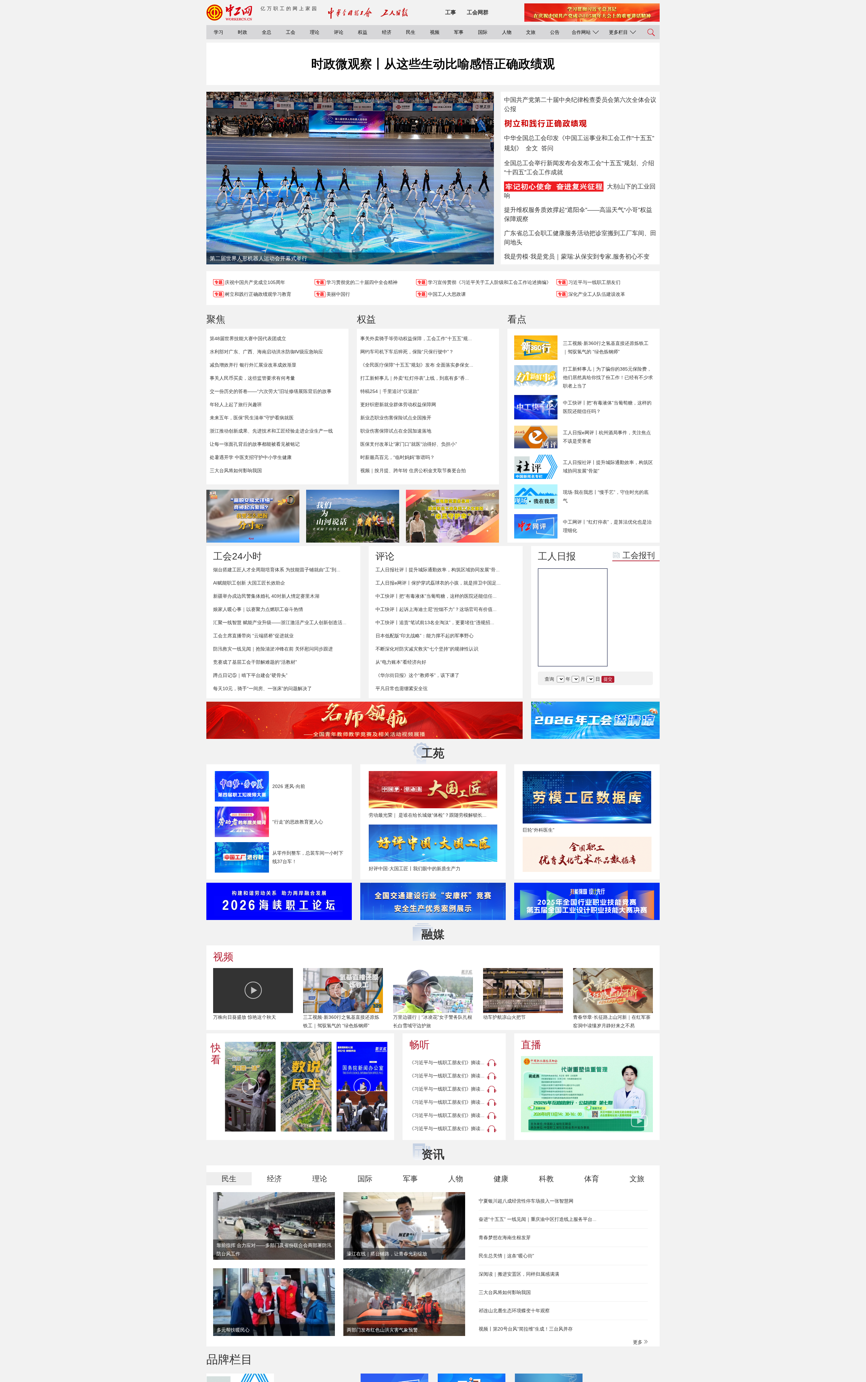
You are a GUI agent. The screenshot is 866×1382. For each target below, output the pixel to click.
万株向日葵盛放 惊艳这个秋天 (244, 1017)
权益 (362, 32)
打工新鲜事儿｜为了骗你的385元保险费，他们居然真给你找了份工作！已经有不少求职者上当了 (608, 377)
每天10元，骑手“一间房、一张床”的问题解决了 (262, 688)
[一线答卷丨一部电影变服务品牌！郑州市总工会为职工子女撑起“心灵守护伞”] (452, 516)
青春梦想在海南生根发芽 (505, 1237)
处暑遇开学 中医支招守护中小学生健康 (251, 457)
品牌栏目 (229, 1359)
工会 (290, 32)
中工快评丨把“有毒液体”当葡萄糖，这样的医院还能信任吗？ (607, 407)
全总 (266, 32)
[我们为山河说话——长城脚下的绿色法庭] (352, 516)
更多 (638, 1342)
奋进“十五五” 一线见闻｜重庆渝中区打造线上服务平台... (537, 1219)
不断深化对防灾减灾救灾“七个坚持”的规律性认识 (426, 649)
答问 (547, 148)
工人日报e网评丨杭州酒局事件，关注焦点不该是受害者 (607, 437)
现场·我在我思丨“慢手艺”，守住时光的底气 (605, 496)
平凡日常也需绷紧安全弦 (401, 688)
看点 (516, 319)
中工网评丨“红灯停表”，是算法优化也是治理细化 (607, 526)
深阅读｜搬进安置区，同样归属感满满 (519, 1274)
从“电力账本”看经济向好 (400, 662)
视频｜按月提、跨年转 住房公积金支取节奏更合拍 (413, 470)
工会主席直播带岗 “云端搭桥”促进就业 (253, 635)
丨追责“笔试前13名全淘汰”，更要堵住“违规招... (434, 622)
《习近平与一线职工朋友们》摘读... (446, 1062)
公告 (555, 32)
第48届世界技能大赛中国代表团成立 (248, 338)
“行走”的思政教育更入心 (297, 822)
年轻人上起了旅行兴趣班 (236, 404)
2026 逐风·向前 (288, 786)
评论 (338, 32)
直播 (531, 1044)
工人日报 (557, 556)
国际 (482, 32)
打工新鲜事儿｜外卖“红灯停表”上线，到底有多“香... (414, 378)
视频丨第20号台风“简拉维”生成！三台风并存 (526, 1329)
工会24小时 (237, 556)
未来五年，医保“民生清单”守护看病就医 (252, 417)
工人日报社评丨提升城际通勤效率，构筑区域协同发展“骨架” (608, 467)
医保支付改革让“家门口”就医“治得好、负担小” (408, 444)
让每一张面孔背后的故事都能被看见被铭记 (255, 444)
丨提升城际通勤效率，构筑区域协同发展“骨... (437, 569)
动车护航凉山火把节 (504, 1017)
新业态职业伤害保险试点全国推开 (395, 417)
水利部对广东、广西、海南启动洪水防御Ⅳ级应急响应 (266, 351)
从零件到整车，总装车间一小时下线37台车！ (307, 857)
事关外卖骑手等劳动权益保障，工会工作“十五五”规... (416, 338)
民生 (410, 32)
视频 (434, 32)
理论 (314, 32)
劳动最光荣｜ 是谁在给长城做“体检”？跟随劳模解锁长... (427, 815)
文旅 (530, 32)
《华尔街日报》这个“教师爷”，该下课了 (417, 675)
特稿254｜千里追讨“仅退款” (389, 391)
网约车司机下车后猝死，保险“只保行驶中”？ (407, 351)
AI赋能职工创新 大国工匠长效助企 (249, 583)
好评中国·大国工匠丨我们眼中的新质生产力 (414, 868)
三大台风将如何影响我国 (236, 470)
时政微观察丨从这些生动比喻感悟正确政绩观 (433, 64)
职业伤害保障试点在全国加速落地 (395, 431)
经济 (386, 32)
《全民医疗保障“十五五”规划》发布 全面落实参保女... (416, 365)
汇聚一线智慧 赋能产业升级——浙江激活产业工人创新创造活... (279, 622)
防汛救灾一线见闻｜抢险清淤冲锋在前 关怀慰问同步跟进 (273, 649)
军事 (458, 32)
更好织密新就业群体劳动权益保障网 (398, 404)
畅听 (419, 1044)
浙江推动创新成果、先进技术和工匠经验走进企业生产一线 (271, 431)
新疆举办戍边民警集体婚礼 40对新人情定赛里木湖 (266, 596)
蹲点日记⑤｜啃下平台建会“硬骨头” (250, 675)
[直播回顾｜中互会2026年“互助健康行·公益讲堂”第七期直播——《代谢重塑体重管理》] (587, 1094)
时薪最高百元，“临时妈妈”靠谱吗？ (397, 457)
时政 (242, 32)
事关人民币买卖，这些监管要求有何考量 (252, 378)
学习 (218, 32)
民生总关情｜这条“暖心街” (506, 1255)
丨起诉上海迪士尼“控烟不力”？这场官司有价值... (436, 609)
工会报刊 (638, 555)
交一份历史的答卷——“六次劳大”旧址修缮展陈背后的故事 (271, 391)
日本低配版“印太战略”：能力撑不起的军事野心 (424, 635)
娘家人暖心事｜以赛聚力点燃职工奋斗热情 (258, 609)
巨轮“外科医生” (538, 830)
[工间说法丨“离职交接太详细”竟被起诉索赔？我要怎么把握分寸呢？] (252, 516)
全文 (532, 148)
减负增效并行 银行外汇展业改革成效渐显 (253, 365)
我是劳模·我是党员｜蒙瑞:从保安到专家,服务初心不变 (577, 256)
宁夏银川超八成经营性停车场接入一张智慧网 (526, 1201)
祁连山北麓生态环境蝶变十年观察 (514, 1310)
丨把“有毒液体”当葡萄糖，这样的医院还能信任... (436, 596)
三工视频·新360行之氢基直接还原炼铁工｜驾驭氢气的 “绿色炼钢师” (605, 347)
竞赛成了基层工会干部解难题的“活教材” (255, 662)
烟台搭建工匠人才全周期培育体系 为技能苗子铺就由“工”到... (276, 569)
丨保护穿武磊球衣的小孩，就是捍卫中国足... (438, 583)
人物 (506, 32)
